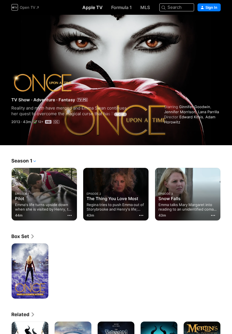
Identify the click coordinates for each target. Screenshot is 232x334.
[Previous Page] (6, 193)
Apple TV (92, 7)
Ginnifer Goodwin (194, 106)
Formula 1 (121, 7)
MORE (120, 114)
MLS (145, 7)
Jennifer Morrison (180, 112)
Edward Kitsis (191, 117)
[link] (23, 236)
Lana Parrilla (208, 112)
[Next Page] (226, 193)
